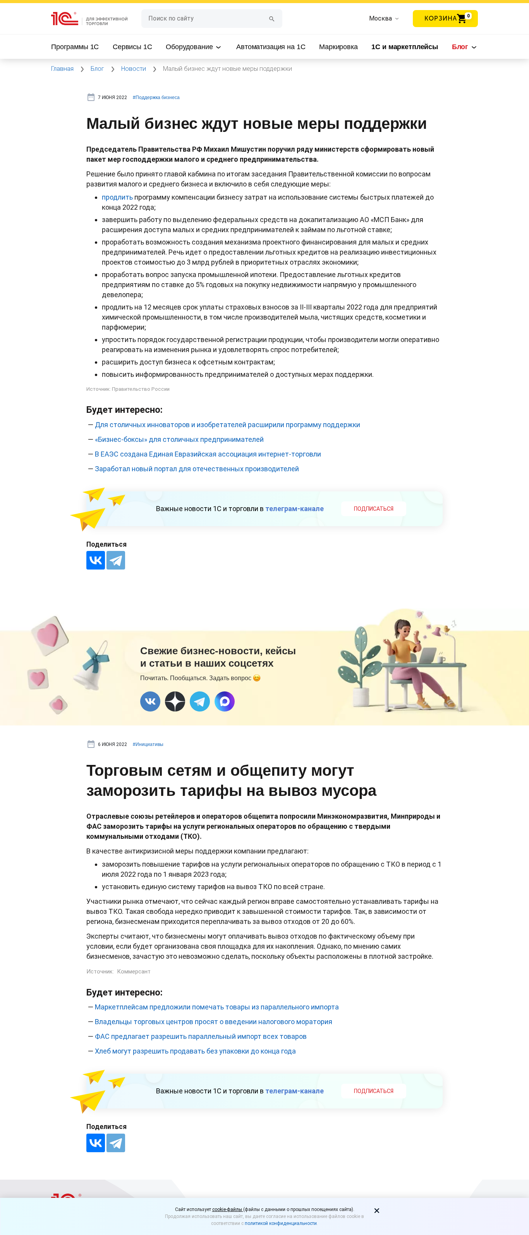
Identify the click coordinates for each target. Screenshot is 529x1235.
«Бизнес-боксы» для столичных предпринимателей (179, 439)
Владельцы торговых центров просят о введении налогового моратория (213, 1022)
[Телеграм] (200, 701)
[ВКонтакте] (95, 560)
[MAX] (225, 701)
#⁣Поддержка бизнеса (156, 97)
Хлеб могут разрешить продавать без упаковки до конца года (195, 1051)
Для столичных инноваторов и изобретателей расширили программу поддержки (227, 425)
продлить (117, 197)
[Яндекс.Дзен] (175, 701)
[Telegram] (115, 560)
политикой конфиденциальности (281, 1223)
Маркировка (338, 47)
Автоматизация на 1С (270, 47)
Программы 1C (75, 47)
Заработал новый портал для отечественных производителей (197, 469)
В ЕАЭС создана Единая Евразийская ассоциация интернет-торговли (208, 454)
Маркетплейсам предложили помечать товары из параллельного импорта (217, 1007)
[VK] (150, 701)
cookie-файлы (227, 1209)
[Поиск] (271, 18)
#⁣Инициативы (148, 744)
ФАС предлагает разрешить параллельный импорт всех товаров (201, 1036)
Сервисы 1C (132, 47)
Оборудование (190, 47)
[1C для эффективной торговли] (96, 19)
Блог (461, 47)
